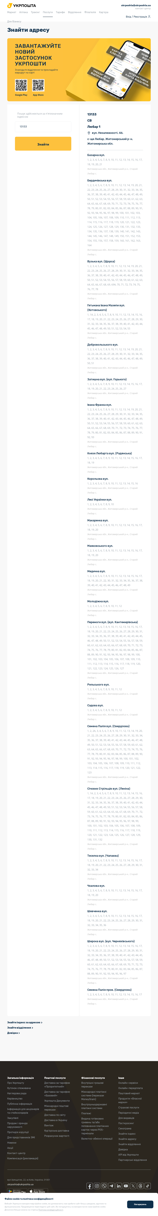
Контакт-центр (16, 1153)
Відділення (74, 12)
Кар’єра (103, 12)
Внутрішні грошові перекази (92, 1084)
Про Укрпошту (15, 1082)
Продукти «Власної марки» (130, 1100)
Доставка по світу (55, 1114)
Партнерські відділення (132, 1159)
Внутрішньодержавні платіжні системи (94, 1106)
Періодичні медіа (128, 1112)
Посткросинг (126, 1123)
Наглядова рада (16, 1093)
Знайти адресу (127, 1139)
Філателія (90, 12)
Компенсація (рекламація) (22, 1158)
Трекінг (35, 12)
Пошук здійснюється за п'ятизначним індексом (39, 115)
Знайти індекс (127, 1133)
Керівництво (14, 1098)
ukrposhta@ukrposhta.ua (20, 1184)
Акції (10, 1147)
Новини (11, 1142)
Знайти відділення (19, 1027)
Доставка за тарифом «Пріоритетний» (57, 1084)
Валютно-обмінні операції (96, 1138)
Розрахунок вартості (56, 1135)
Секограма (124, 1128)
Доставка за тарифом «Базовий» (57, 1093)
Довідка (12, 1032)
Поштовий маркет (129, 1093)
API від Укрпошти (128, 1154)
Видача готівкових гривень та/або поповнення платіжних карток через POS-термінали (95, 1126)
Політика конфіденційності (50, 1209)
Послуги (48, 12)
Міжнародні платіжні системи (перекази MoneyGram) (93, 1095)
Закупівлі (12, 1118)
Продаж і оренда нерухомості (17, 1125)
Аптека (23, 12)
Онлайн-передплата (130, 1088)
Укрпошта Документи (57, 1100)
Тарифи (60, 12)
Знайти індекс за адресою (23, 1022)
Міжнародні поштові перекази (56, 1108)
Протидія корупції (18, 1132)
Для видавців (126, 1118)
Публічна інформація (19, 1103)
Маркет (11, 12)
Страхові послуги (128, 1107)
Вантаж (49, 1125)
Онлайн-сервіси (128, 1082)
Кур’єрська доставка (56, 1130)
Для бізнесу (14, 21)
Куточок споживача (19, 1088)
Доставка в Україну (55, 1120)
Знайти (43, 144)
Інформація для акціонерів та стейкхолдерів (23, 1111)
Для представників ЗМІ (21, 1137)
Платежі (86, 1113)
